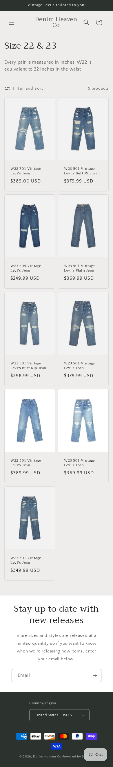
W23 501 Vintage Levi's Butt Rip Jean (82, 171)
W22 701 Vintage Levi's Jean (25, 171)
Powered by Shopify (78, 756)
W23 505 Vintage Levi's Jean (25, 268)
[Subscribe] (94, 675)
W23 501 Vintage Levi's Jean (79, 365)
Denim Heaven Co (47, 756)
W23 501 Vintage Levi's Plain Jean (79, 268)
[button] (11, 22)
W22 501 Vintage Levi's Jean (25, 463)
